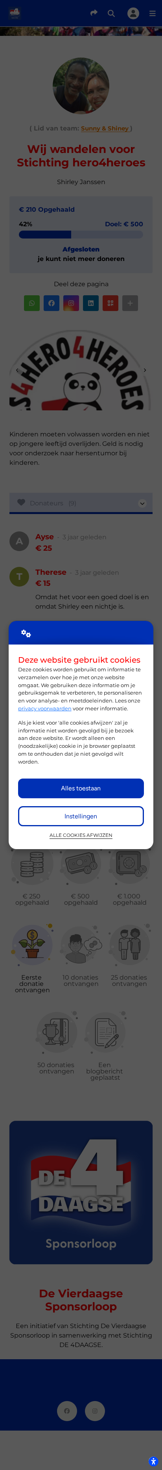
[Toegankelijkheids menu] (153, 1461)
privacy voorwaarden (45, 708)
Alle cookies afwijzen (81, 835)
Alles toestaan (81, 788)
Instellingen (80, 816)
